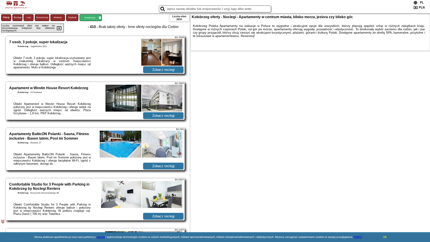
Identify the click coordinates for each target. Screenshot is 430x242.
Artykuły (72, 17)
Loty (28, 17)
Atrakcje (58, 17)
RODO (358, 237)
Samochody (42, 17)
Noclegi (17, 17)
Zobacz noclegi (163, 69)
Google (100, 237)
